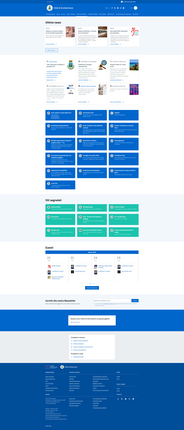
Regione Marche (50, 1)
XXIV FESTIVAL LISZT (80, 271)
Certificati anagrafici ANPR (54, 73)
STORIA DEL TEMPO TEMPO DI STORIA (105, 266)
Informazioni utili (88, 113)
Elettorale (71, 390)
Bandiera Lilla (55, 230)
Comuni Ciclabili (119, 207)
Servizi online (53, 61)
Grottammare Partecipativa (91, 170)
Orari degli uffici (55, 115)
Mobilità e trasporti (97, 383)
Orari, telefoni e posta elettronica (61, 113)
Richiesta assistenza (74, 405)
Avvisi (118, 379)
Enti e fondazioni (49, 383)
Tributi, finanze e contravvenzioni (100, 390)
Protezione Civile (119, 155)
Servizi (63, 14)
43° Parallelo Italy (120, 217)
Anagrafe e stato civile (74, 381)
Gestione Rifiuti (56, 207)
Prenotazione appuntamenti (59, 125)
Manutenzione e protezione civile (101, 379)
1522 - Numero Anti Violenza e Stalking (92, 218)
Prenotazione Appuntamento (76, 401)
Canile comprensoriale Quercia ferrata (123, 231)
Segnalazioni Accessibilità (59, 170)
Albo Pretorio (111, 14)
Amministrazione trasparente (123, 14)
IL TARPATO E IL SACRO (57, 271)
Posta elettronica (55, 118)
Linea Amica (55, 217)
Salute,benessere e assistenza (100, 376)
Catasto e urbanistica (74, 388)
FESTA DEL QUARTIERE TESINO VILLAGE (57, 277)
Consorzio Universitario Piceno (92, 230)
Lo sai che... (54, 183)
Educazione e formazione (99, 386)
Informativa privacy (97, 401)
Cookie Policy (96, 403)
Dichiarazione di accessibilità (99, 408)
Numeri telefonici (55, 116)
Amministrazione (50, 14)
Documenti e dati (49, 390)
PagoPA (116, 113)
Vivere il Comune (71, 14)
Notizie (118, 376)
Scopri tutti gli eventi (92, 288)
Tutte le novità (51, 50)
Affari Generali (72, 376)
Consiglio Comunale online (91, 155)
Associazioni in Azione (89, 140)
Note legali (95, 405)
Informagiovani (119, 140)
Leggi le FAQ (72, 398)
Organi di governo (49, 376)
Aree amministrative (50, 379)
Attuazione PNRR (92, 14)
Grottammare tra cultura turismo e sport (124, 171)
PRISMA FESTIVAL (56, 266)
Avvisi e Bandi (102, 14)
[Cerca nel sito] (135, 8)
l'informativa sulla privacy (109, 304)
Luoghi (118, 388)
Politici (47, 386)
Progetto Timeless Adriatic (88, 86)
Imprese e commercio (74, 383)
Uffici (46, 381)
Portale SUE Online (52, 77)
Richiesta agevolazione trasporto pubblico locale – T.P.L (61, 141)
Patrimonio (95, 381)
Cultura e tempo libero (74, 386)
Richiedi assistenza (82, 14)
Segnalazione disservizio (75, 403)
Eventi (118, 391)
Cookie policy (48, 426)
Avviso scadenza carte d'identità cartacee (92, 126)
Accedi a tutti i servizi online (54, 71)
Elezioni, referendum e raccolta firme (123, 126)
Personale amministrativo (51, 388)
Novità (58, 14)
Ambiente (71, 379)
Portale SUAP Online (52, 75)
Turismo (94, 388)
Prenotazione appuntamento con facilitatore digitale (61, 156)
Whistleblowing (88, 207)
